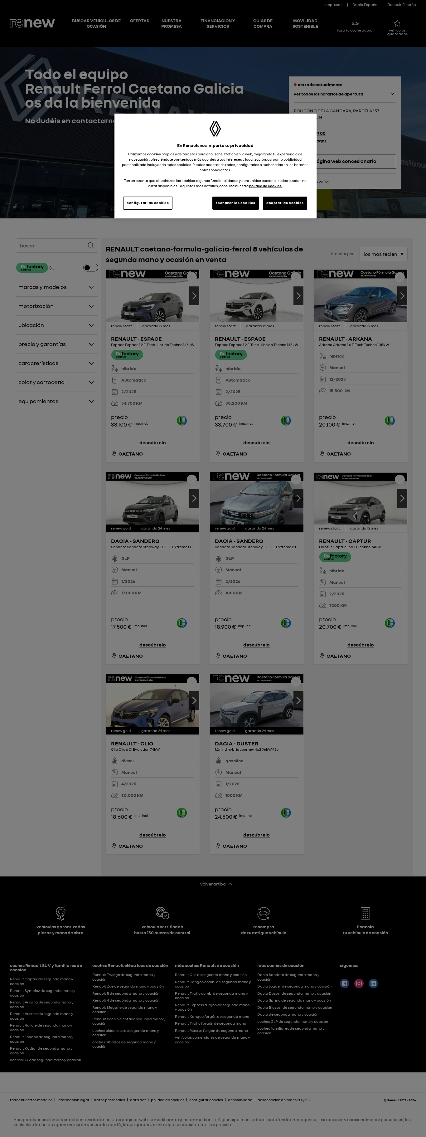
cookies (154, 154)
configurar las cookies (148, 203)
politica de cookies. (266, 186)
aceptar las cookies (285, 203)
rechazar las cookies (235, 203)
